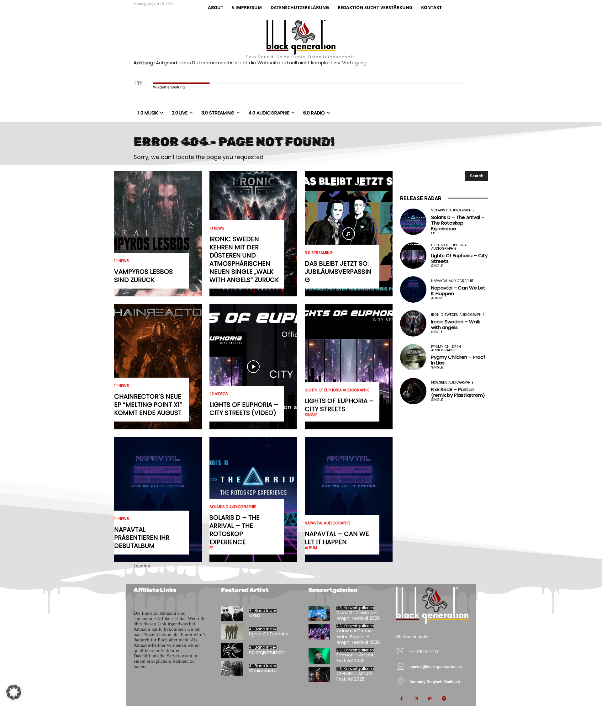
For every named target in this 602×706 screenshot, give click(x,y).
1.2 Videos (218, 394)
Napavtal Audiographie (328, 523)
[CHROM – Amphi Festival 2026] (319, 674)
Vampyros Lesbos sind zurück (143, 275)
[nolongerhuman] (232, 650)
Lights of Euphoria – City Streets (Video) (243, 408)
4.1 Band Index (263, 611)
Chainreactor (263, 670)
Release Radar (420, 198)
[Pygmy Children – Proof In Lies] (413, 357)
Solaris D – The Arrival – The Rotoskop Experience (234, 529)
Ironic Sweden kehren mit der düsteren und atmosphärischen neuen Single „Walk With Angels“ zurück (244, 259)
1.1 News (121, 261)
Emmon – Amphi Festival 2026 (354, 658)
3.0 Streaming (319, 253)
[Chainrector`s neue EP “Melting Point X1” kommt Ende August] (158, 366)
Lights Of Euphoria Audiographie (337, 390)
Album (311, 548)
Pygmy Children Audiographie (446, 348)
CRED (254, 615)
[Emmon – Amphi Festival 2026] (319, 656)
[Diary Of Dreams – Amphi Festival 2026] (319, 613)
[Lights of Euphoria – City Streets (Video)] (253, 366)
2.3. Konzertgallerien (355, 608)
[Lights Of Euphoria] (232, 632)
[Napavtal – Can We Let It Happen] (349, 499)
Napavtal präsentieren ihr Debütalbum (141, 537)
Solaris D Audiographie (232, 507)
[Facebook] (401, 698)
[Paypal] (429, 698)
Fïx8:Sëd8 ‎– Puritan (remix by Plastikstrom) (458, 392)
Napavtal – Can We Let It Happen (337, 537)
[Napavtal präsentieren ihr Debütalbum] (158, 499)
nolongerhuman (266, 652)
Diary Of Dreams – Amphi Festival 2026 (358, 615)
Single (311, 415)
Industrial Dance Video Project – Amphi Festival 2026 (358, 636)
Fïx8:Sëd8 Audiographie (452, 382)
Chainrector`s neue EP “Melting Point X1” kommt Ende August (148, 404)
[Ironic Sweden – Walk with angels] (413, 323)
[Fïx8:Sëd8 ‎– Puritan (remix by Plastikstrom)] (413, 391)
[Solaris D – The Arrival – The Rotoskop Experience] (413, 222)
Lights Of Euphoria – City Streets (339, 404)
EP (211, 548)
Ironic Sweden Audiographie (457, 314)
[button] (14, 692)
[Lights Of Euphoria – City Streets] (349, 366)
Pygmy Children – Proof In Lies (458, 360)
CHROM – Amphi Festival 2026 (354, 676)
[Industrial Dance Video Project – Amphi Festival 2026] (319, 632)
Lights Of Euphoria (268, 634)
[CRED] (232, 613)
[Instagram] (415, 698)
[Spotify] (443, 698)
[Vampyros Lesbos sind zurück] (158, 233)
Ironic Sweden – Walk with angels (455, 324)
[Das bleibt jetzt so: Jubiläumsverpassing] (349, 233)
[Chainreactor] (232, 668)
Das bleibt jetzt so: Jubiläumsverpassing (338, 271)
